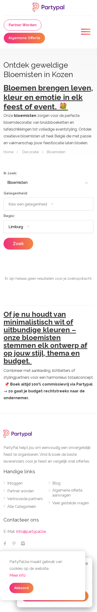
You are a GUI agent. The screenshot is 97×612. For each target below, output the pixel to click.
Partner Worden (22, 25)
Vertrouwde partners (25, 499)
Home (8, 152)
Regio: (9, 216)
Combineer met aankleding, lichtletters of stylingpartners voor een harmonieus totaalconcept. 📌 (48, 384)
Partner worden (20, 491)
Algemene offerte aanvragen (67, 492)
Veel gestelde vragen (70, 503)
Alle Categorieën (21, 506)
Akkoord (21, 588)
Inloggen (15, 483)
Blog (56, 483)
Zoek (18, 243)
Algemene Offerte (24, 38)
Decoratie (30, 152)
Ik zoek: (10, 173)
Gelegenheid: (16, 193)
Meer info (17, 575)
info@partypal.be (31, 531)
